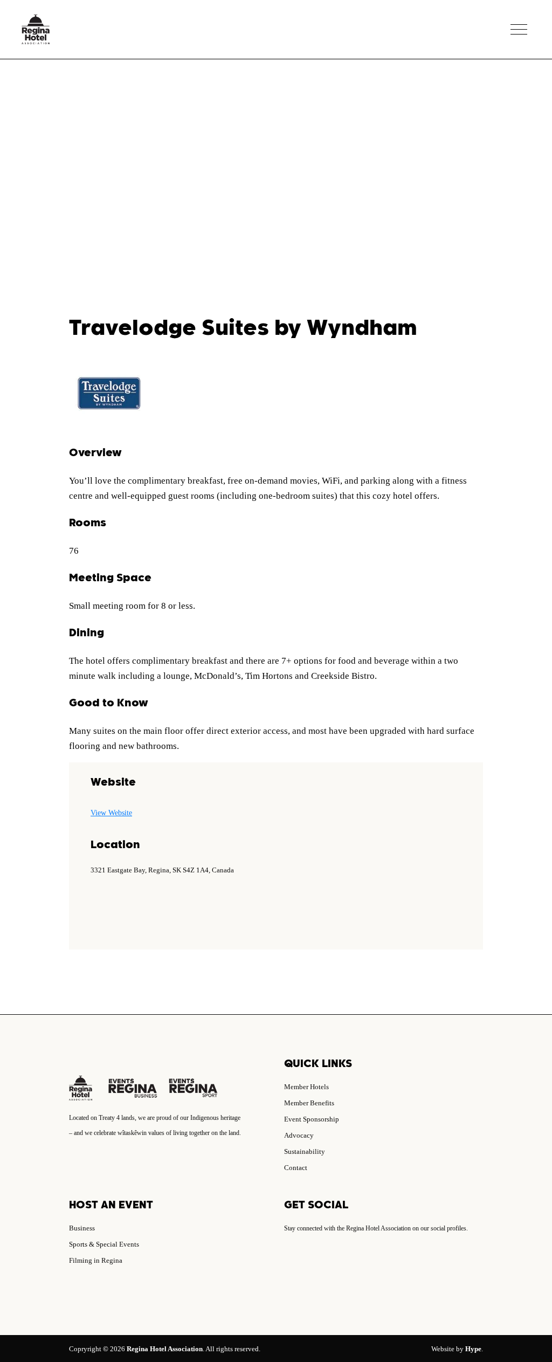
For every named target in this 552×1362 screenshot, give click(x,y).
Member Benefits (309, 1103)
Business (82, 1228)
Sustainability (304, 1151)
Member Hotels (306, 1087)
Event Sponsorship (311, 1119)
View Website (111, 813)
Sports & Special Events (104, 1244)
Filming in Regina (95, 1260)
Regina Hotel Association (165, 1349)
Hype (473, 1349)
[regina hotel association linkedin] (301, 1259)
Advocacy (299, 1135)
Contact (295, 1168)
